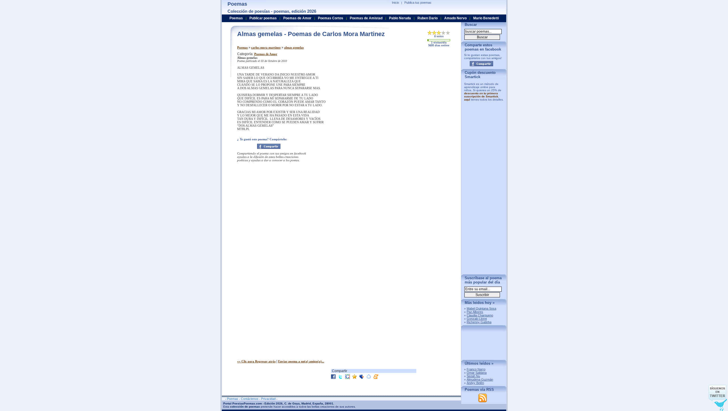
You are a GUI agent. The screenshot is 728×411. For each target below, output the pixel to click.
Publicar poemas (263, 18)
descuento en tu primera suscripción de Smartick (481, 95)
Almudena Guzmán (480, 379)
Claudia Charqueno (480, 315)
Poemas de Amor (265, 54)
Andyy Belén (475, 383)
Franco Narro (476, 369)
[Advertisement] (409, 92)
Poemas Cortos (330, 18)
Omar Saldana (477, 372)
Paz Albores (475, 312)
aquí (467, 99)
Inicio (395, 2)
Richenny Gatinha (479, 322)
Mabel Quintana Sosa (481, 308)
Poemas (242, 47)
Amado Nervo (455, 18)
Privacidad (268, 398)
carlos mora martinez (266, 47)
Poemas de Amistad (366, 18)
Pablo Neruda (400, 18)
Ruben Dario (427, 18)
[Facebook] (268, 146)
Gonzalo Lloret (477, 318)
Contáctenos (249, 398)
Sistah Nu (473, 376)
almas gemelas (294, 47)
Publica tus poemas (417, 2)
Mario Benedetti (486, 18)
